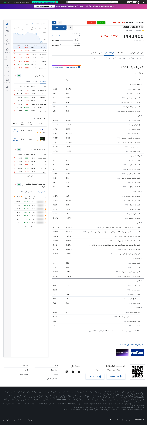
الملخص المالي (140, 58)
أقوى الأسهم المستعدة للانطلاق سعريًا (36, 185)
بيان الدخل (131, 58)
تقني (100, 52)
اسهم (27, 24)
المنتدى (93, 52)
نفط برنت (43, 57)
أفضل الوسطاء (41, 118)
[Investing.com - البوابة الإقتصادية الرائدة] (135, 2)
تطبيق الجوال (54, 370)
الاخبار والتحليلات (122, 52)
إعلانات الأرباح (97, 58)
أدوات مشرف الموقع (52, 378)
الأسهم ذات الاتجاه (40, 149)
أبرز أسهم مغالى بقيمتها (27, 191)
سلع (32, 24)
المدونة (56, 365)
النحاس (44, 61)
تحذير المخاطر (6, 420)
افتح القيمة (57, 36)
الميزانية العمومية (122, 58)
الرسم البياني (134, 52)
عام (142, 52)
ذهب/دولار (43, 47)
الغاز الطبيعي (42, 68)
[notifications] (9, 2)
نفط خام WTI (42, 54)
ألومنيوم (44, 64)
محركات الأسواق (40, 76)
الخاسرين (28, 81)
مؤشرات (38, 24)
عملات (44, 24)
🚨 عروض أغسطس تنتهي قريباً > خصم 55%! (45, 2)
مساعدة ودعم (24, 374)
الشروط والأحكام (29, 420)
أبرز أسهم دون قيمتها (41, 191)
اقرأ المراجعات (15, 130)
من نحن (25, 365)
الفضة (44, 51)
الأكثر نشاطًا (43, 81)
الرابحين (35, 81)
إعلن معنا (25, 370)
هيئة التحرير (24, 378)
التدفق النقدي (112, 58)
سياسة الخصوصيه (18, 420)
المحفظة (56, 374)
